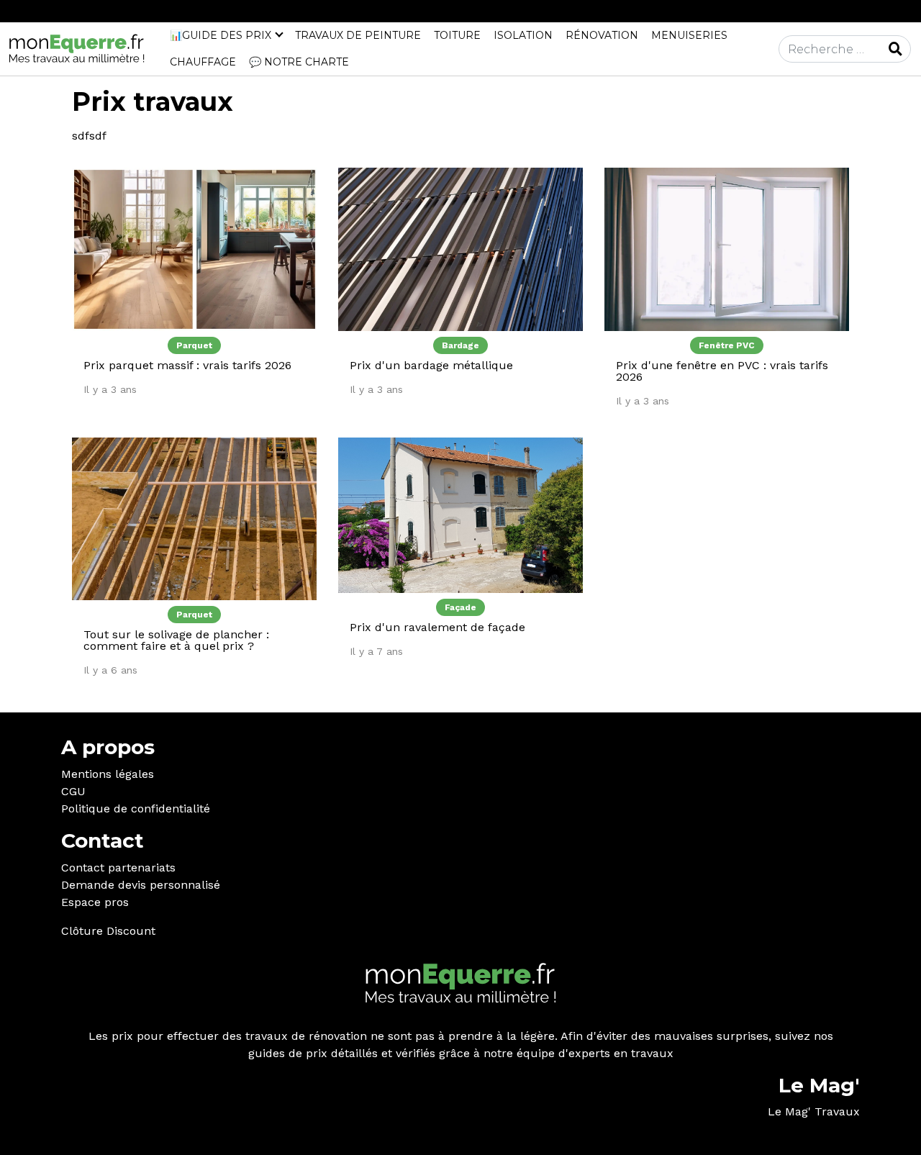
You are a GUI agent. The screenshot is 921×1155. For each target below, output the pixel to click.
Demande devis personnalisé (140, 885)
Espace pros (95, 902)
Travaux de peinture (358, 35)
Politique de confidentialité (135, 808)
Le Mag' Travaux (814, 1111)
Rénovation (602, 35)
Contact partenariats (118, 867)
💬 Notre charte (299, 61)
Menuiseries (689, 35)
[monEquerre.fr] (76, 48)
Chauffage (203, 61)
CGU (73, 791)
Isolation (523, 35)
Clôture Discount (108, 931)
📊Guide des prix (220, 35)
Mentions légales (107, 774)
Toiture (457, 35)
